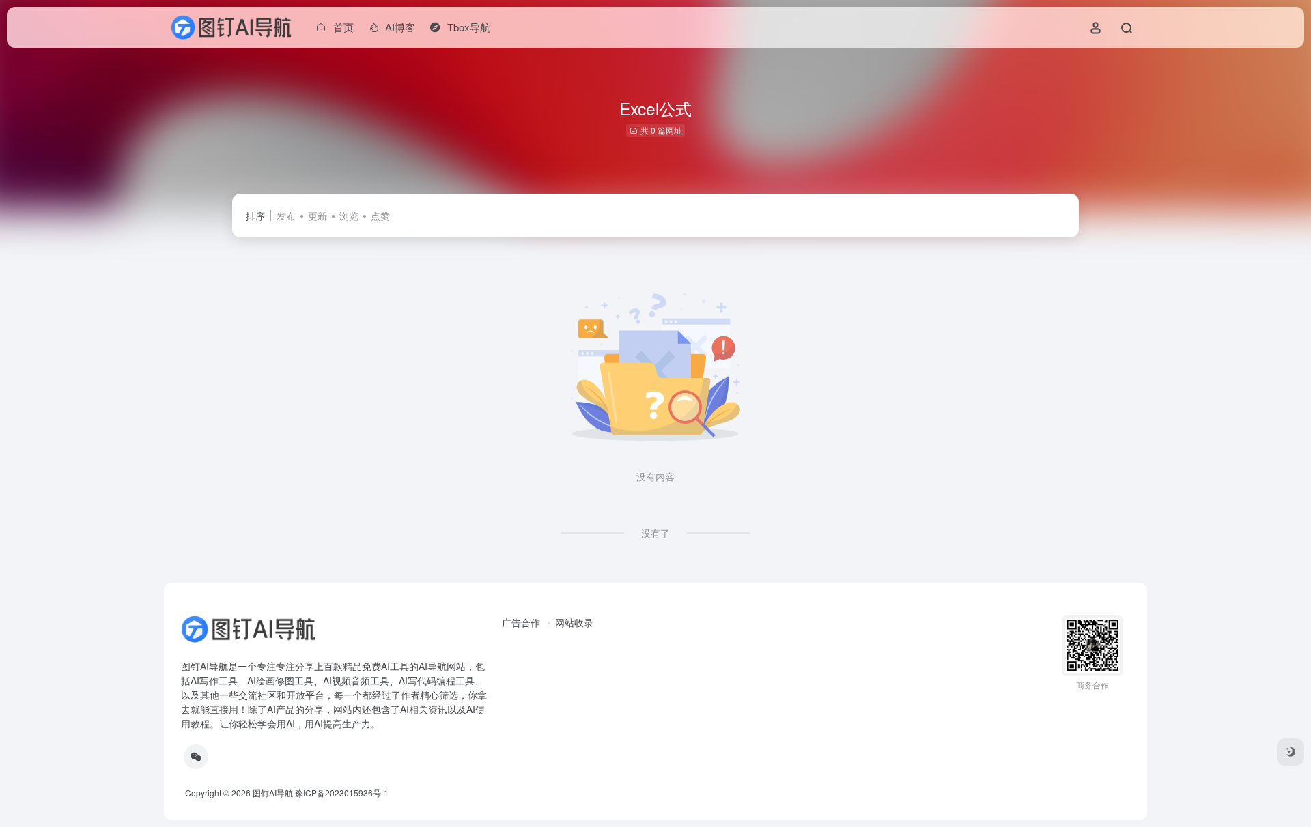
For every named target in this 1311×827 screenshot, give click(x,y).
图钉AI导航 (273, 792)
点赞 (380, 215)
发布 (286, 215)
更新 (317, 215)
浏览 (348, 215)
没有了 (655, 533)
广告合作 (521, 622)
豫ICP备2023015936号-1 (342, 792)
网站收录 (574, 622)
